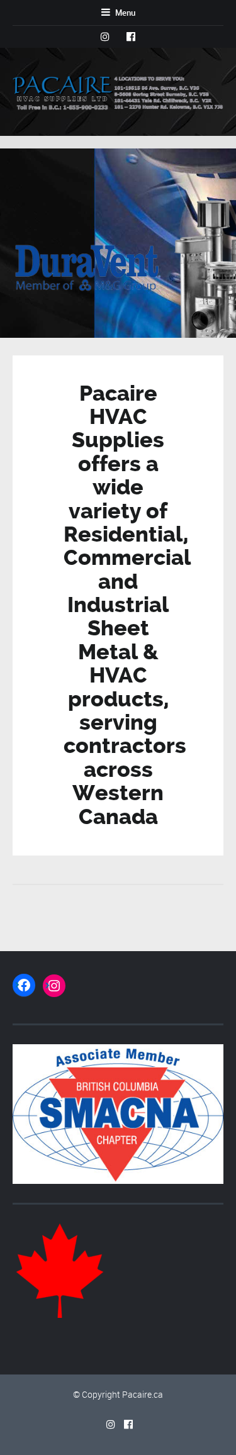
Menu (124, 12)
